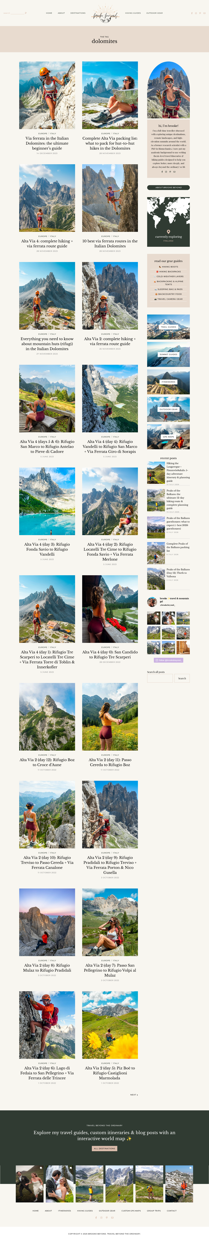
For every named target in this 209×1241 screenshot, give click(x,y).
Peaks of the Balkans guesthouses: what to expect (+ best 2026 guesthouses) (178, 523)
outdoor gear (154, 13)
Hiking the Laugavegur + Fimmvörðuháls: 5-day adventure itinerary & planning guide (178, 472)
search (7, 13)
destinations (78, 13)
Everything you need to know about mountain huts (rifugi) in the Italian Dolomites (47, 344)
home (49, 13)
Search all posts (156, 671)
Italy (53, 134)
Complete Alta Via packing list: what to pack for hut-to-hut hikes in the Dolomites (110, 143)
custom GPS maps (131, 1211)
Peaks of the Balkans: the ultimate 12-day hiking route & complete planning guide (177, 499)
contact (172, 1211)
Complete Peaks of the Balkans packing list (178, 547)
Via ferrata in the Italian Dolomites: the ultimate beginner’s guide (47, 143)
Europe (42, 134)
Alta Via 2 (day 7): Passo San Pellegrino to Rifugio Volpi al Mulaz (110, 970)
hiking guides (133, 13)
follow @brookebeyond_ (170, 660)
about (61, 13)
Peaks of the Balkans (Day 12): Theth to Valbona (178, 573)
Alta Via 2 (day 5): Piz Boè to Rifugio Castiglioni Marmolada (110, 1073)
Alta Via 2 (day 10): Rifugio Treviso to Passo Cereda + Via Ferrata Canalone (47, 862)
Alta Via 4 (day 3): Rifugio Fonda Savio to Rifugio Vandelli (47, 549)
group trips (154, 1211)
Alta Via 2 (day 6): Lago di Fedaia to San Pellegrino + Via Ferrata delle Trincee (47, 1073)
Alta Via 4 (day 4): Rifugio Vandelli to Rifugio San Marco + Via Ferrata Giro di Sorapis (110, 446)
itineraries (64, 1211)
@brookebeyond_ (167, 605)
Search (182, 678)
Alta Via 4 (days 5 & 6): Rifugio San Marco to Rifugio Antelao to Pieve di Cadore (47, 446)
